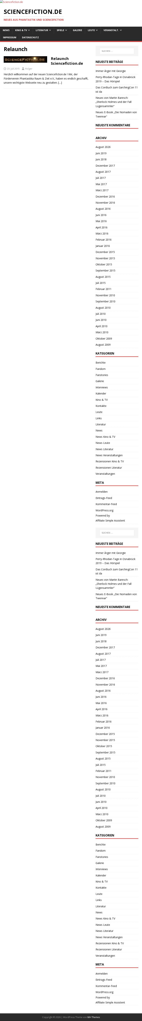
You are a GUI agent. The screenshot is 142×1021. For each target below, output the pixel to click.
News (6, 30)
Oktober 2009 (104, 338)
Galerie (77, 30)
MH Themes (93, 1017)
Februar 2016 (103, 239)
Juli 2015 (101, 283)
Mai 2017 (101, 184)
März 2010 (102, 332)
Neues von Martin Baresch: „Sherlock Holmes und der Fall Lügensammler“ (113, 102)
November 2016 (105, 202)
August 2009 (103, 344)
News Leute (103, 443)
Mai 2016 (101, 221)
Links (99, 418)
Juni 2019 (101, 153)
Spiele (60, 30)
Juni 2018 (101, 159)
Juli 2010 (101, 313)
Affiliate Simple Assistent (110, 520)
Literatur (42, 30)
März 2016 (102, 233)
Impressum (9, 37)
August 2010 (103, 307)
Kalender (101, 393)
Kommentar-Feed (106, 504)
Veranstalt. (111, 30)
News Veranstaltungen (109, 455)
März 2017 (102, 190)
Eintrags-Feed (104, 498)
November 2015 (105, 258)
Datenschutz (30, 37)
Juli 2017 (101, 178)
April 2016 (101, 227)
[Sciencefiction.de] (11, 2)
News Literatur (104, 449)
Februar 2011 (103, 289)
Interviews (102, 387)
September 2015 (105, 270)
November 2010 (105, 295)
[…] (60, 82)
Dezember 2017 (105, 165)
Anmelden (102, 491)
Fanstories (102, 375)
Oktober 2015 (104, 264)
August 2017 (103, 171)
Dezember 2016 (105, 196)
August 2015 (103, 277)
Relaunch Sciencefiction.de (67, 61)
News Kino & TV (105, 436)
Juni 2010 (101, 320)
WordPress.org (104, 510)
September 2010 (105, 301)
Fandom (101, 369)
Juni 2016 (101, 215)
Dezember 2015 (105, 252)
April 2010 (101, 326)
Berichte (101, 362)
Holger (28, 68)
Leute (91, 30)
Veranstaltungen (105, 473)
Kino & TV (21, 30)
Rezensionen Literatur (109, 467)
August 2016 (103, 208)
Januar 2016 (103, 246)
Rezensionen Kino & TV (110, 461)
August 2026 (103, 147)
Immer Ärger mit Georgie (111, 71)
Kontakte (101, 406)
